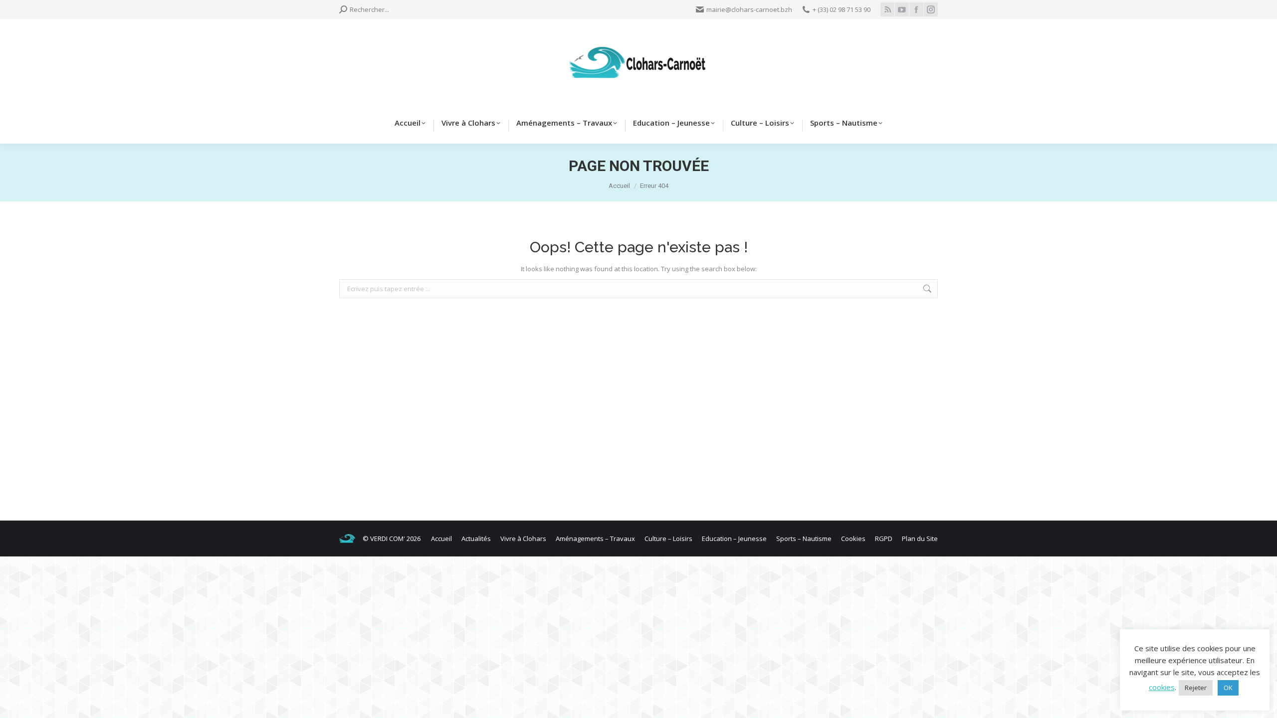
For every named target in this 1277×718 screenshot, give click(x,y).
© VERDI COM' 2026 (392, 538)
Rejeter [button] (1196, 687)
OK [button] (1228, 687)
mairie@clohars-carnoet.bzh (749, 9)
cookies (1162, 687)
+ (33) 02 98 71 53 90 (841, 9)
